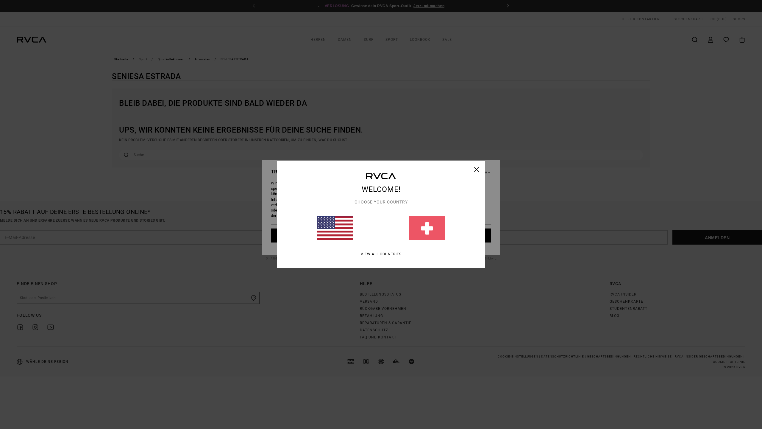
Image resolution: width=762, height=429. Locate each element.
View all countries (381, 254)
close (476, 169)
